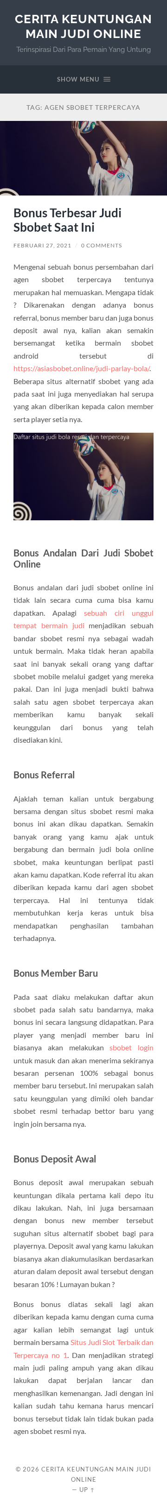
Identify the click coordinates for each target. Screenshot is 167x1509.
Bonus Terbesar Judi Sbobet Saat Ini (67, 220)
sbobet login (131, 1047)
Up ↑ (87, 1489)
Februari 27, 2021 (42, 245)
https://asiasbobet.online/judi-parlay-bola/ (81, 368)
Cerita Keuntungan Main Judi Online (83, 26)
